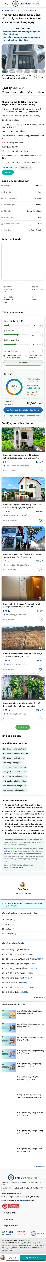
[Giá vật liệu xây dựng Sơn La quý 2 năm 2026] (9, 1154)
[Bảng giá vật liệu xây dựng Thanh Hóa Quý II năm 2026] (9, 1101)
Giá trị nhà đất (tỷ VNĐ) (13, 321)
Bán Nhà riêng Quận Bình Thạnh (19, 964)
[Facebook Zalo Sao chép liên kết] (36, 76)
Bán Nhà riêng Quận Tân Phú (17, 973)
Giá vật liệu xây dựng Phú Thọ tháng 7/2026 (30, 1132)
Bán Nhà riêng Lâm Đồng (13, 758)
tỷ (40, 326)
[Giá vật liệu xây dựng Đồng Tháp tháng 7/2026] (9, 1067)
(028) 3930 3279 (21, 1200)
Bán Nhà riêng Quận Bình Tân (17, 949)
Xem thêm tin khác (23, 893)
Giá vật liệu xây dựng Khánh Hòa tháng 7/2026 (29, 1012)
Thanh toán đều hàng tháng (35, 357)
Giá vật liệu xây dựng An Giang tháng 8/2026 (30, 1025)
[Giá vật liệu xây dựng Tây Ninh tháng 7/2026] (9, 1041)
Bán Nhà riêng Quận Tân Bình (17, 978)
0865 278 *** (34, 1258)
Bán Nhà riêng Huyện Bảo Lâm (15, 753)
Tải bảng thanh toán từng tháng (24, 410)
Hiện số (7, 172)
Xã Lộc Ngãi (8, 920)
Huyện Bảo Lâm (30, 10)
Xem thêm (22, 727)
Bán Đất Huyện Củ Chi (14, 982)
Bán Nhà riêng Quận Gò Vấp (17, 954)
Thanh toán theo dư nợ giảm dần (14, 357)
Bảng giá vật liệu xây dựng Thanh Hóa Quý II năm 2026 (29, 1096)
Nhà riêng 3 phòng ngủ (12, 763)
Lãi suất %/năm (10, 351)
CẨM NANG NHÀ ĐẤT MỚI (13, 1004)
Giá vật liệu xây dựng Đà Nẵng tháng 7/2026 (30, 1051)
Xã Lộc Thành (9, 934)
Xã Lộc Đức (8, 929)
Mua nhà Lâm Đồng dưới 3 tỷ (14, 790)
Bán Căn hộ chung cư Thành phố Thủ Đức (22, 959)
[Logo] (11, 1177)
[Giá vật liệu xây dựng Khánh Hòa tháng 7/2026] (9, 1014)
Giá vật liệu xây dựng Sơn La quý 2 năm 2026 (29, 1150)
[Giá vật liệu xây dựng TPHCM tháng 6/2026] (9, 1118)
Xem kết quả (22, 363)
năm (39, 345)
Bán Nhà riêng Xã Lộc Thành (14, 749)
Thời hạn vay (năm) (11, 340)
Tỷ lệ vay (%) (8, 330)
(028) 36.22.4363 (14, 1197)
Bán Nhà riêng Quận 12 (15, 992)
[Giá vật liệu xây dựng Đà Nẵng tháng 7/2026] (9, 1054)
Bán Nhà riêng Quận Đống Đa (17, 987)
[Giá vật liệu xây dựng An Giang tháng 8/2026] (9, 1027)
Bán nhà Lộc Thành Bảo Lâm (14, 767)
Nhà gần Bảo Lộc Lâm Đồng (14, 781)
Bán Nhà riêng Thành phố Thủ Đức (19, 968)
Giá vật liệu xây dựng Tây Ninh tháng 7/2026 (30, 1038)
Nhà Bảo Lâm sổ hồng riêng (14, 786)
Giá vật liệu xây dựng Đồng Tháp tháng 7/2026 (29, 1065)
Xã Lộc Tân (8, 924)
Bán (7, 10)
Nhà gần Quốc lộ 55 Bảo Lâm (14, 772)
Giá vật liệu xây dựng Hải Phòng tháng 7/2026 (28, 1078)
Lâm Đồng (15, 10)
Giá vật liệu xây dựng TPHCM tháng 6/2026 (30, 1114)
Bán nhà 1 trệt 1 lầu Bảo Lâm (15, 776)
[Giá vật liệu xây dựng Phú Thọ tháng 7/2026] (9, 1136)
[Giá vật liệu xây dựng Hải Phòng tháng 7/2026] (9, 1083)
